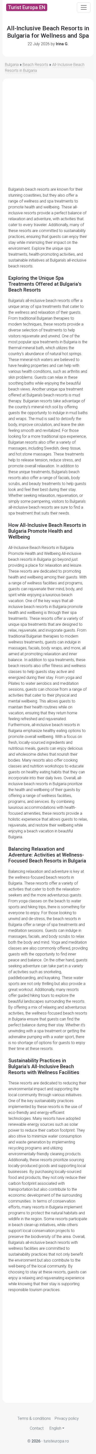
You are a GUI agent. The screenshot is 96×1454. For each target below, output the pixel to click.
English (55, 1428)
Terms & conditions (34, 1418)
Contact (37, 1428)
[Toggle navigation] (84, 7)
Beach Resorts (35, 64)
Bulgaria (12, 64)
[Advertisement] (48, 133)
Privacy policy (67, 1418)
